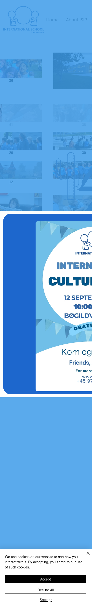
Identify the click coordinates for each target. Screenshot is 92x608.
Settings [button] (46, 599)
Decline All (46, 589)
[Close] (85, 556)
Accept (45, 579)
